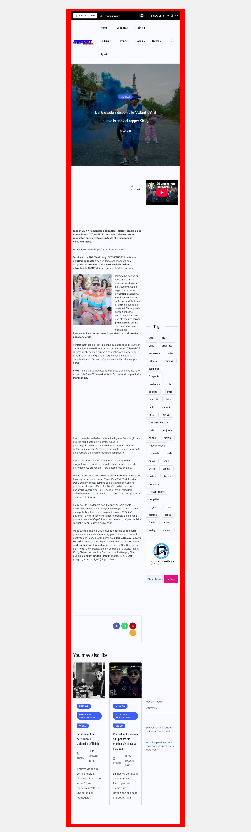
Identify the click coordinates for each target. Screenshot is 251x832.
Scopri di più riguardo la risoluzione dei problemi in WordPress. (160, 746)
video (167, 522)
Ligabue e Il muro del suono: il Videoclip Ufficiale (88, 739)
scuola (168, 514)
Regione (153, 507)
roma (168, 507)
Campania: (154, 376)
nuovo (152, 460)
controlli (153, 399)
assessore (154, 353)
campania (154, 368)
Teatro (152, 522)
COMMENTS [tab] (153, 708)
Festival (166, 414)
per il (166, 460)
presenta (154, 483)
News (155, 41)
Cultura (104, 41)
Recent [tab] (150, 701)
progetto (154, 499)
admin (80, 758)
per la (152, 468)
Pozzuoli (168, 476)
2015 (151, 337)
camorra (169, 360)
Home (104, 27)
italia (151, 430)
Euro (151, 414)
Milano (152, 437)
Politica (140, 27)
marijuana (167, 430)
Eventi (123, 41)
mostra (167, 437)
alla (163, 337)
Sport (103, 54)
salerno (153, 514)
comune (153, 391)
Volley (152, 530)
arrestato (167, 345)
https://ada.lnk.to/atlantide (109, 249)
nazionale (154, 453)
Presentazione (157, 491)
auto (170, 353)
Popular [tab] (158, 701)
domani (166, 407)
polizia (152, 476)
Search (170, 579)
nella (169, 453)
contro (168, 391)
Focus (139, 41)
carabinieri (154, 383)
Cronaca (122, 27)
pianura (166, 468)
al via (151, 345)
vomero (167, 530)
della (168, 399)
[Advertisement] (101, 204)
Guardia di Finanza (158, 422)
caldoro (153, 360)
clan (170, 383)
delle (151, 407)
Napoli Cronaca (157, 445)
